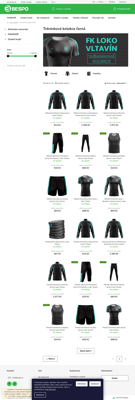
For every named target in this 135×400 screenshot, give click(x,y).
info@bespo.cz (17, 378)
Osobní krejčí (14, 39)
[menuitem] (11, 17)
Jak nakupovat (11, 2)
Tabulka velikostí (41, 2)
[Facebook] (9, 383)
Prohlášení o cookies (77, 377)
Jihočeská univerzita (18, 29)
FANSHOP (13, 34)
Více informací (50, 389)
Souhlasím (95, 384)
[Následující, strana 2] (119, 359)
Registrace (122, 2)
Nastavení (40, 395)
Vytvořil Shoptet (122, 397)
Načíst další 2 (85, 351)
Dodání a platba (26, 2)
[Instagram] (14, 383)
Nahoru (52, 359)
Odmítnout (81, 384)
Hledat (114, 378)
